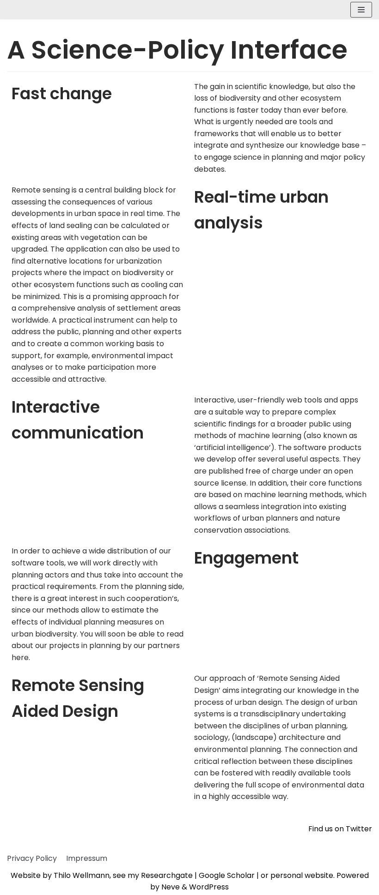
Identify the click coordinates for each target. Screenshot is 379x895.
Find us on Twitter (340, 828)
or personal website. (298, 875)
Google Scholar (227, 875)
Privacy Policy (32, 858)
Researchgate (167, 875)
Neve (170, 887)
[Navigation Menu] (361, 10)
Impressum (86, 858)
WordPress (209, 887)
